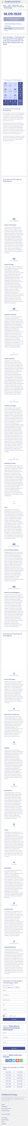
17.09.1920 (20, 1072)
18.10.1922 (19, 1084)
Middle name (6, 1000)
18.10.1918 (8, 1084)
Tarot (6, 30)
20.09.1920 (8, 1075)
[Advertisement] (14, 62)
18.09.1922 (20, 1081)
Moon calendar (5, 1114)
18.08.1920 (20, 1078)
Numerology (8, 28)
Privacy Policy (5, 1110)
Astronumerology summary (13, 23)
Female (14, 1016)
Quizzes (3, 1123)
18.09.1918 (8, 1081)
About (3, 1104)
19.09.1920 (8, 1072)
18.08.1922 (20, 1087)
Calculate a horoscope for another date (14, 19)
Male (6, 1016)
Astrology (7, 26)
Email (4, 1042)
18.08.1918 (8, 1087)
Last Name (5, 995)
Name (4, 990)
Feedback (4, 1106)
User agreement (6, 1108)
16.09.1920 (20, 1075)
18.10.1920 (8, 1078)
